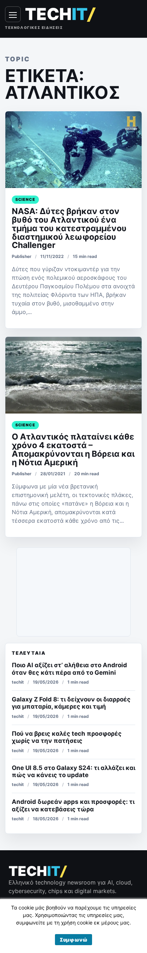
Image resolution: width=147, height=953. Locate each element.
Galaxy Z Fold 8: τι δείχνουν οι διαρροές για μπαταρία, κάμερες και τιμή (71, 703)
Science (25, 199)
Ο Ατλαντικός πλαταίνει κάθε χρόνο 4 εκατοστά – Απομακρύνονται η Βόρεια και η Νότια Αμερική (73, 449)
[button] (73, 939)
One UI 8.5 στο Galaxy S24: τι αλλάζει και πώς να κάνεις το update (73, 771)
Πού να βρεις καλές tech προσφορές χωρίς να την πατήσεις (67, 737)
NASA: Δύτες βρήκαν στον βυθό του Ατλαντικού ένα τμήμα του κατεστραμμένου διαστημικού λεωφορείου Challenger (69, 228)
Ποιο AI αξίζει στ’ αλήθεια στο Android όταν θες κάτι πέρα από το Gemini (69, 668)
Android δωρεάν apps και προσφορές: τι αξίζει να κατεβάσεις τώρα (73, 805)
